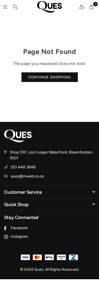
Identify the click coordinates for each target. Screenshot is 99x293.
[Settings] (81, 7)
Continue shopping (49, 77)
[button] (91, 7)
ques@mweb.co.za (27, 176)
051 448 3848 (23, 167)
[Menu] (5, 6)
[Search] (15, 6)
